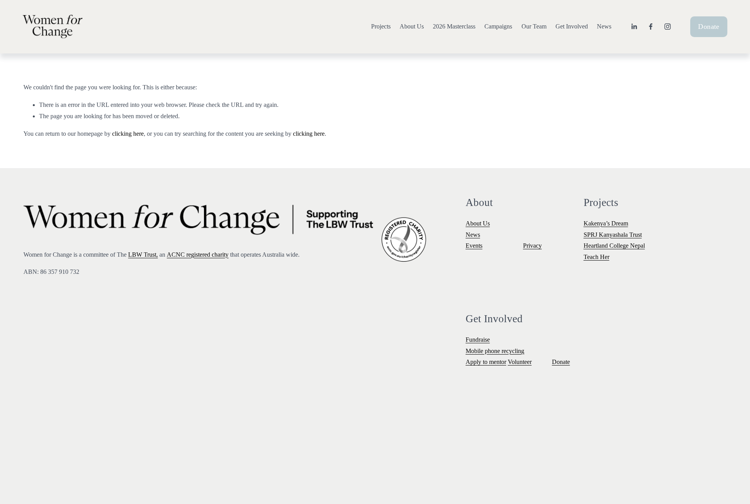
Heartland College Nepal (614, 245)
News (604, 26)
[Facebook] (651, 26)
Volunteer (520, 361)
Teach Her (596, 257)
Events (474, 245)
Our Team (533, 26)
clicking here (128, 133)
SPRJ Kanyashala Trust (613, 234)
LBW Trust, (143, 254)
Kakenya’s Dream (606, 223)
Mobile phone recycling (495, 351)
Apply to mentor (486, 361)
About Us (412, 26)
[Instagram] (667, 26)
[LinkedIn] (634, 26)
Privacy (532, 245)
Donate (708, 26)
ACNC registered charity (198, 254)
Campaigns (498, 26)
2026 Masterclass (454, 26)
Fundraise (478, 339)
